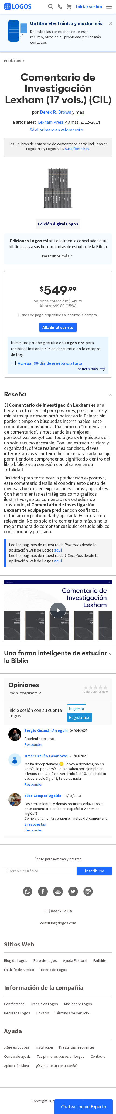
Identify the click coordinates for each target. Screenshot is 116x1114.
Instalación (44, 1047)
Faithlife (99, 960)
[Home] (18, 6)
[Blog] (88, 891)
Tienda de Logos (53, 969)
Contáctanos (14, 1003)
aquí (58, 550)
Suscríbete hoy (77, 148)
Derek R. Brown (55, 112)
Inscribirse (94, 870)
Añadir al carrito (58, 327)
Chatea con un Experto (83, 1106)
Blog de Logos (15, 960)
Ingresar (76, 708)
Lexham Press (51, 122)
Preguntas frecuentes (77, 1047)
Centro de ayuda (17, 1056)
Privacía (42, 1013)
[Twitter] (73, 891)
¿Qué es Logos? (16, 1047)
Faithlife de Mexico (19, 969)
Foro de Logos (45, 960)
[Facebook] (43, 891)
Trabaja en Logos (44, 1003)
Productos (12, 60)
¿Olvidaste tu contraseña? (57, 1065)
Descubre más (56, 256)
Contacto (98, 1056)
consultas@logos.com (58, 923)
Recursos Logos (17, 1013)
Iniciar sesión (89, 6)
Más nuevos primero (23, 693)
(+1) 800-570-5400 (58, 910)
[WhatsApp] (28, 891)
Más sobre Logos (78, 1003)
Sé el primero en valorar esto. (57, 130)
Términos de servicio (72, 1013)
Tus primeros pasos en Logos (60, 1056)
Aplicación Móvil (17, 1065)
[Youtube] (58, 891)
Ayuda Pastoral (75, 960)
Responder (34, 744)
